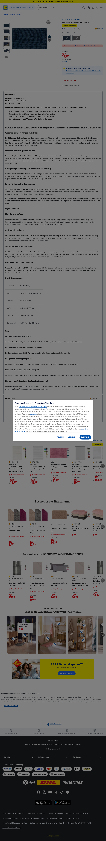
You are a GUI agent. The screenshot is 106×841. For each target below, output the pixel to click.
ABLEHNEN (60, 437)
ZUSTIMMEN (85, 437)
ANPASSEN (71, 437)
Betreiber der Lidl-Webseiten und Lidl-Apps (33, 407)
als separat (33, 414)
